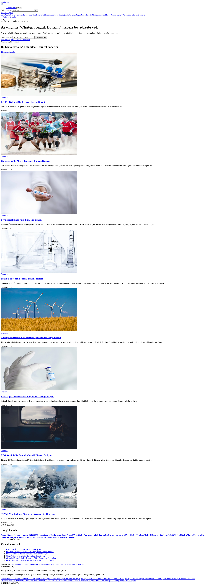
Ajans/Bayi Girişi (85, 579)
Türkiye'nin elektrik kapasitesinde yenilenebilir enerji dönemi (31, 337)
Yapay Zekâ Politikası (182, 579)
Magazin (95, 15)
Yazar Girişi (74, 579)
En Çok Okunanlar (22, 40)
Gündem (35, 15)
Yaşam (78, 15)
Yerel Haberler (86, 15)
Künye (140, 579)
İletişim (145, 579)
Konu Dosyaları (139, 15)
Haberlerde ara (6, 10)
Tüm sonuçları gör (8, 52)
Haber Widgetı (68, 581)
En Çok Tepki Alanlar (129, 579)
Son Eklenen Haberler (18, 579)
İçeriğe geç (5, 2)
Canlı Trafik (78, 581)
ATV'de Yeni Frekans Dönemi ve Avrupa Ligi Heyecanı (28, 514)
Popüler (130, 15)
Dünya (41, 15)
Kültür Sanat (71, 15)
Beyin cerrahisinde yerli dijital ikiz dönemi (21, 220)
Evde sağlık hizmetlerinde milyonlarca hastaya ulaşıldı (27, 396)
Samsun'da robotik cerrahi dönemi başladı (22, 278)
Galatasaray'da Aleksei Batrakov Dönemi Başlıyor (25, 161)
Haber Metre (27, 15)
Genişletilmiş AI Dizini (108, 581)
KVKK (45, 581)
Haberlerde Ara (41, 37)
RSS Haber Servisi (55, 581)
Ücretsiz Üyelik (45, 579)
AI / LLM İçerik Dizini (91, 581)
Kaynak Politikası (167, 579)
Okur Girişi (55, 579)
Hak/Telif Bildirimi (15, 581)
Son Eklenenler (16, 15)
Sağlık (64, 15)
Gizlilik (40, 581)
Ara (36, 10)
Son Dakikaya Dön (8, 40)
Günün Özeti (121, 15)
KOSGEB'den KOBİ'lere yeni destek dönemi (23, 102)
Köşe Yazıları (111, 15)
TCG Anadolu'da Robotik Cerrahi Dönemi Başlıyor (26, 455)
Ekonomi (47, 15)
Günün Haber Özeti (99, 579)
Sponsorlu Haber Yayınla (126, 581)
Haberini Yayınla (8, 17)
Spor (53, 15)
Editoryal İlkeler (154, 579)
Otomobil (102, 15)
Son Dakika (5, 15)
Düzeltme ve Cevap (29, 581)
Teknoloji (58, 15)
